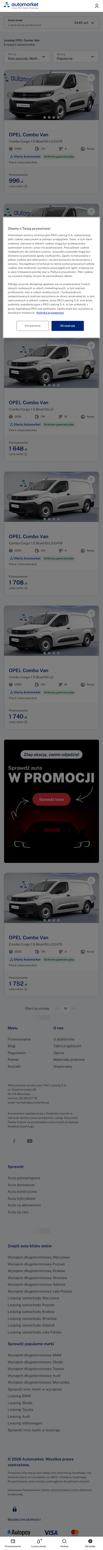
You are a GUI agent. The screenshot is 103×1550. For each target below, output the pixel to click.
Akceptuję (67, 325)
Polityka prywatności (50, 312)
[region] (52, 277)
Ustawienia (32, 325)
